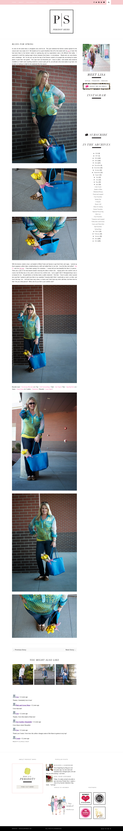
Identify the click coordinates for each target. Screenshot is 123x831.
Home (14, 2)
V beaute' (98, 201)
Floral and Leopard (98, 194)
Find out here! (27, 787)
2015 (96, 160)
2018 (96, 153)
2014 (96, 163)
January (97, 236)
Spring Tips (98, 199)
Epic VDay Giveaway (62, 776)
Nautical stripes (42, 681)
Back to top (105, 828)
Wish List (98, 214)
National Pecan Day (98, 211)
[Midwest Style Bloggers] (85, 804)
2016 (96, 158)
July (97, 177)
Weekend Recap (98, 192)
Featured (43, 2)
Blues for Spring (98, 206)
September (97, 172)
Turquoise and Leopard (98, 219)
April (97, 184)
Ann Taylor (58, 387)
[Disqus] (44, 718)
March (97, 231)
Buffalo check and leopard (66, 682)
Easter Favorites (98, 209)
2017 (96, 156)
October (97, 170)
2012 (96, 241)
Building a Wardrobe (63, 765)
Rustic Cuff (98, 204)
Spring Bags (98, 229)
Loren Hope (48, 389)
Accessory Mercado (27, 387)
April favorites (98, 226)
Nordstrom (35, 389)
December (98, 165)
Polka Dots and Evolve (98, 221)
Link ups (75, 2)
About (21, 2)
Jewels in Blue (98, 189)
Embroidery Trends (21, 681)
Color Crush (98, 187)
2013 (96, 238)
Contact (52, 2)
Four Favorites (98, 197)
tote (68, 51)
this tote (21, 268)
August (97, 175)
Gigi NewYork (70, 387)
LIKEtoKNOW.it (64, 2)
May (97, 182)
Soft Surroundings (45, 387)
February (97, 234)
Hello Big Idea (39, 828)
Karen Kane (20, 389)
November (97, 168)
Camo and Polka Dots (98, 224)
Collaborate (32, 2)
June (97, 179)
